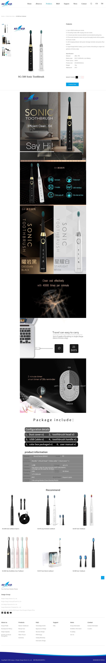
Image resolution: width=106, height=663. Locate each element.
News (75, 4)
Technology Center (41, 625)
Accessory (21, 637)
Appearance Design (41, 628)
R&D (58, 4)
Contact (84, 4)
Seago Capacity (5, 631)
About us (39, 4)
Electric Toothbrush (23, 625)
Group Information (75, 625)
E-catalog (72, 631)
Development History (6, 628)
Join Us (72, 634)
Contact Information (93, 625)
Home (29, 4)
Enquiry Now (72, 84)
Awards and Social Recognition (6, 635)
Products (49, 4)
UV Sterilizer (21, 631)
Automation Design (41, 640)
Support (66, 4)
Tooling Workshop (40, 637)
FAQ (54, 625)
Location (90, 628)
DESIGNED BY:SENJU (99, 660)
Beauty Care (21, 628)
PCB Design (39, 634)
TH (102, 3)
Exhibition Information (76, 628)
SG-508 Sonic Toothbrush (21, 16)
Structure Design (40, 631)
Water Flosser (22, 634)
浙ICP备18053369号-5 (39, 660)
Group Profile (4, 625)
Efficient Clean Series (10, 16)
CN (96, 3)
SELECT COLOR (70, 77)
